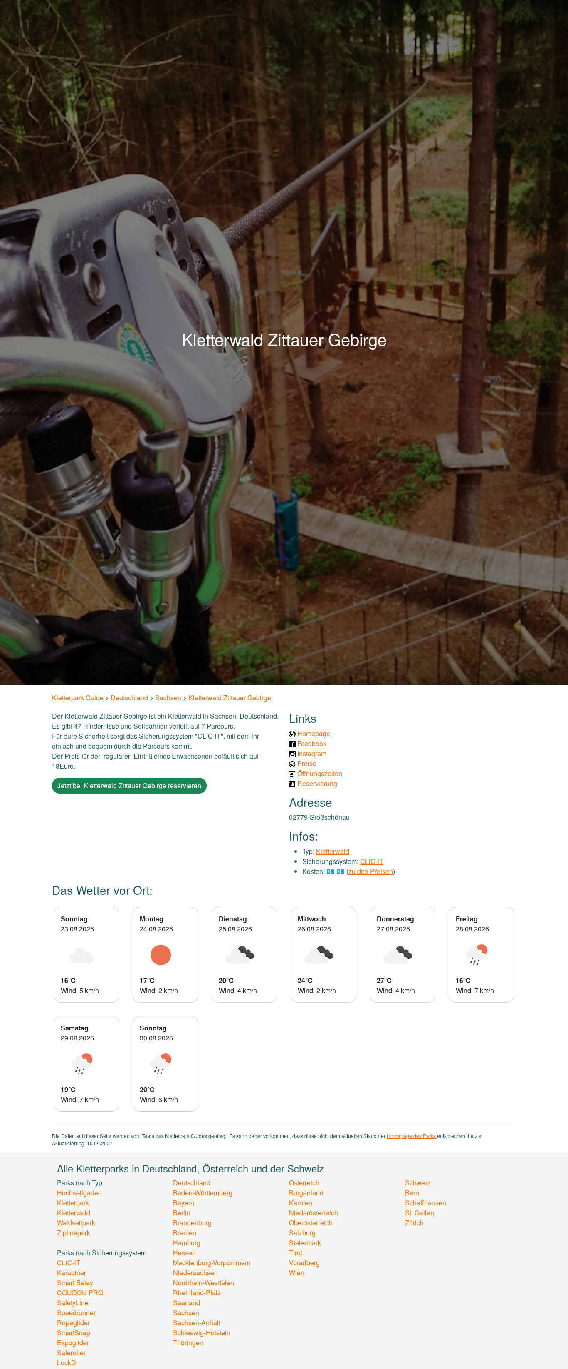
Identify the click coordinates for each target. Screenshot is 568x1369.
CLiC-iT (371, 861)
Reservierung (317, 783)
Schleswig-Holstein (201, 1332)
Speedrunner (76, 1312)
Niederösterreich (313, 1212)
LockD (66, 1362)
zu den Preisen (370, 871)
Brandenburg (192, 1222)
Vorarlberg (304, 1262)
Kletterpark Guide (78, 697)
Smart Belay (75, 1282)
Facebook (311, 743)
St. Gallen (419, 1212)
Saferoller (71, 1352)
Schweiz (417, 1182)
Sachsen (168, 697)
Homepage (313, 733)
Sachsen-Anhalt (196, 1322)
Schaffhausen (425, 1202)
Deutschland (129, 697)
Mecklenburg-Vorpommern (212, 1262)
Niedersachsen (195, 1272)
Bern (412, 1192)
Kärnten (300, 1202)
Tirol (295, 1252)
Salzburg (302, 1232)
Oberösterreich (311, 1222)
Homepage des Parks (412, 1135)
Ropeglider (73, 1322)
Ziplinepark (73, 1232)
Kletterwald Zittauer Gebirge (229, 697)
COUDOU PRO (80, 1292)
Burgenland (306, 1192)
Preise (306, 763)
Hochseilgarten (79, 1192)
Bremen (184, 1232)
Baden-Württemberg (202, 1192)
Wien (296, 1272)
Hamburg (186, 1242)
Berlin (181, 1212)
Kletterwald (332, 851)
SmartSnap (73, 1332)
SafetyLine (73, 1302)
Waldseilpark (76, 1222)
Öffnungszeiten (319, 773)
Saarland (186, 1302)
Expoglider (73, 1342)
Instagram (311, 753)
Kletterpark (73, 1202)
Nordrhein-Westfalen (203, 1282)
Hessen (184, 1252)
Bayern (183, 1202)
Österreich (304, 1182)
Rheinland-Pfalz (197, 1292)
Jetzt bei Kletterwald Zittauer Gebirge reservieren (129, 785)
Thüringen (188, 1342)
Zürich (414, 1222)
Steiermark (305, 1242)
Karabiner (71, 1272)
